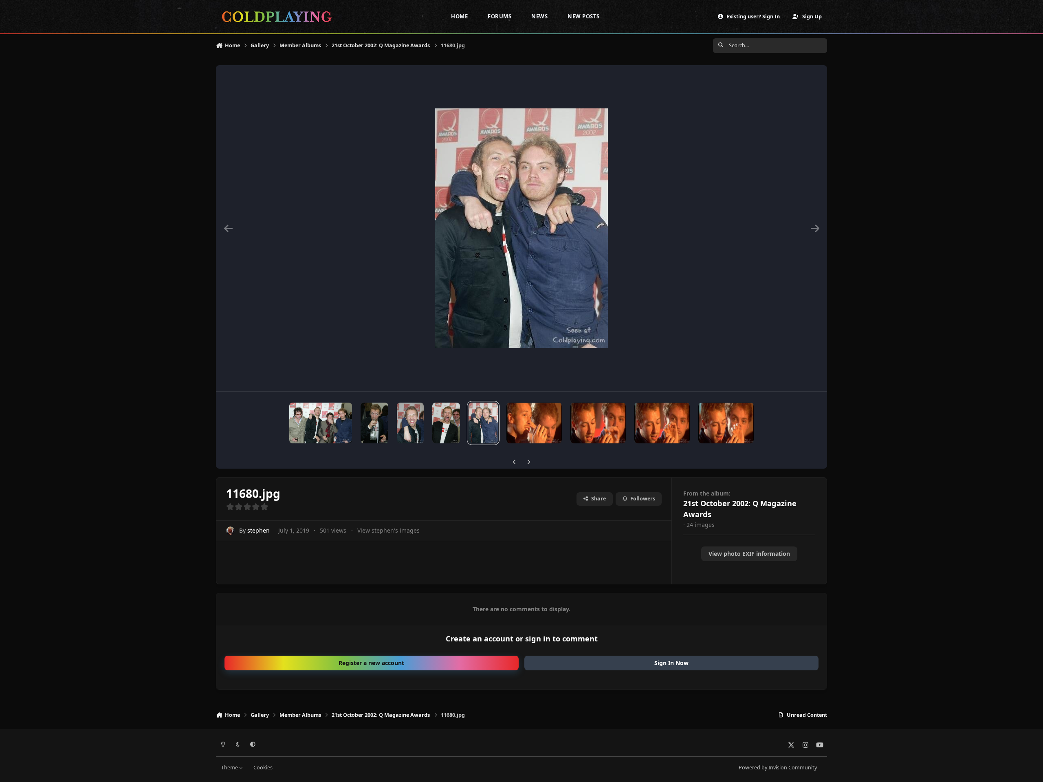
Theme (230, 767)
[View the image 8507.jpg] (726, 423)
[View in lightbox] (521, 228)
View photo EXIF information (749, 553)
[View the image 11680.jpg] (483, 423)
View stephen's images (388, 530)
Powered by (778, 767)
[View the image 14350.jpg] (374, 423)
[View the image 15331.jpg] (320, 423)
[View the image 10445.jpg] (598, 423)
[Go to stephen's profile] (230, 530)
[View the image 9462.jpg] (662, 423)
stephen (258, 530)
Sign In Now (671, 663)
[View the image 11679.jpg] (534, 423)
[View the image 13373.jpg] (410, 423)
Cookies (263, 767)
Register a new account (371, 663)
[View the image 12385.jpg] (446, 423)
